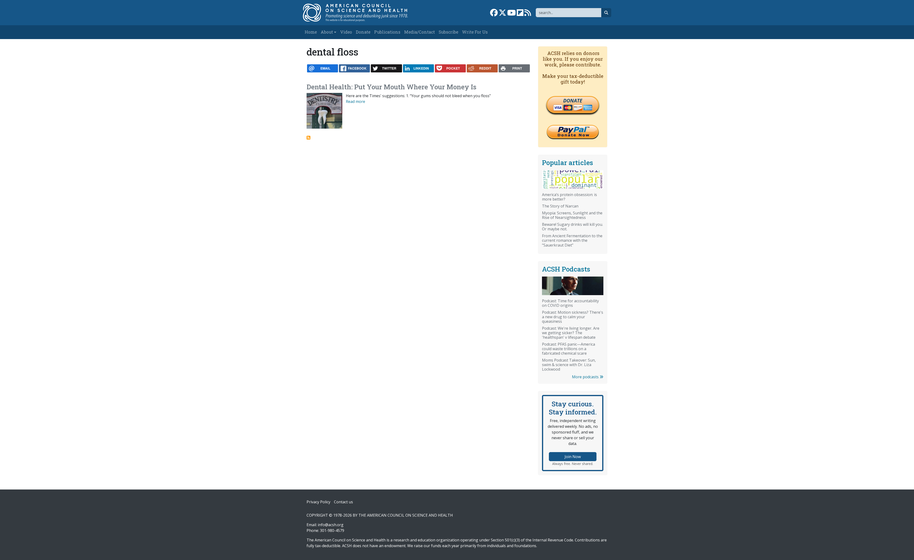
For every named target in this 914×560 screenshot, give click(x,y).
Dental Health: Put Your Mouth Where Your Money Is (392, 86)
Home (311, 32)
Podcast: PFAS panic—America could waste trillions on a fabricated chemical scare (568, 349)
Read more (355, 101)
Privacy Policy (318, 502)
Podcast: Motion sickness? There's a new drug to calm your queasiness (572, 317)
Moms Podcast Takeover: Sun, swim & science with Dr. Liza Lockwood (569, 365)
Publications (387, 32)
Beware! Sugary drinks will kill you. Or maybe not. (572, 227)
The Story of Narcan (560, 206)
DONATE (572, 100)
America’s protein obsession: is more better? (569, 197)
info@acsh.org (330, 524)
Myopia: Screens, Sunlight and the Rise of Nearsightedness (572, 215)
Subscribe (448, 32)
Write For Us (475, 32)
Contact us (343, 502)
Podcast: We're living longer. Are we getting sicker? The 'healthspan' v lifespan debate (570, 333)
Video (346, 32)
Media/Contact (419, 32)
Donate (363, 32)
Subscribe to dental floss (308, 138)
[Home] (360, 12)
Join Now (573, 456)
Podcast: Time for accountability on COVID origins (570, 303)
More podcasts (586, 376)
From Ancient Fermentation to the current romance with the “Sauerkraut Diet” (572, 240)
